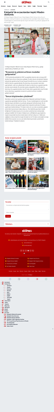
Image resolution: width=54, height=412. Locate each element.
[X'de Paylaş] (8, 56)
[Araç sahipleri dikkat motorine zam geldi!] (15, 181)
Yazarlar (6, 304)
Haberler (6, 9)
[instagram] (28, 279)
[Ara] (48, 2)
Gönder (8, 216)
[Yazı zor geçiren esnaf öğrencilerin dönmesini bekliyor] (38, 181)
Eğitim (29, 6)
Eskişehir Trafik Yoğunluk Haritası (36, 261)
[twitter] (19, 279)
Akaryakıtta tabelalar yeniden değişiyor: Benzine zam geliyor (37, 171)
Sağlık (34, 6)
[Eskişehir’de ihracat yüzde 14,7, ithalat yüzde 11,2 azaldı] (15, 146)
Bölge (36, 271)
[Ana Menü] (4, 2)
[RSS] (33, 250)
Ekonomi (14, 6)
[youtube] (37, 279)
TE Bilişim (30, 275)
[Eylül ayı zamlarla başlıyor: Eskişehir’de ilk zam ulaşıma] (38, 146)
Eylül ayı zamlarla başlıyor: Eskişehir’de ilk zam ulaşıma (38, 154)
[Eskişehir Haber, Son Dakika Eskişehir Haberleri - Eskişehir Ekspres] (27, 2)
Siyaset (20, 6)
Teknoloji (39, 6)
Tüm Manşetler (32, 263)
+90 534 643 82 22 (28, 242)
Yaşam (45, 6)
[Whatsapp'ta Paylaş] (10, 56)
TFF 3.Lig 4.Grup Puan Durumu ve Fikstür (17, 321)
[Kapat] (53, 329)
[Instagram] (26, 250)
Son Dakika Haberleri (11, 266)
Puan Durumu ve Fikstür (12, 263)
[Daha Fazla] (13, 56)
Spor (25, 6)
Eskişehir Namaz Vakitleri (12, 261)
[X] (23, 250)
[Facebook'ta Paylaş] (6, 56)
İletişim (6, 311)
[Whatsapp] (31, 250)
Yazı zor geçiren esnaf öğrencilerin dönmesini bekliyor (36, 189)
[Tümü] (48, 224)
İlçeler (33, 271)
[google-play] (27, 253)
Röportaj (6, 306)
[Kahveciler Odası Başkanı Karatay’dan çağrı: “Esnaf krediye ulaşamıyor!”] (15, 163)
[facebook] (10, 279)
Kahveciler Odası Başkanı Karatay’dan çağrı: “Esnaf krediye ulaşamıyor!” (14, 171)
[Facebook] (21, 250)
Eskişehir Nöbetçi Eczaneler (13, 258)
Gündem (3, 6)
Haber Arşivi (32, 266)
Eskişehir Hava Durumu (34, 258)
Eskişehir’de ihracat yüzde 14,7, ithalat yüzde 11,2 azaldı (14, 154)
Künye (6, 309)
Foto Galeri (7, 300)
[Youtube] (28, 250)
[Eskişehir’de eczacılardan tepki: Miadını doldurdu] (27, 41)
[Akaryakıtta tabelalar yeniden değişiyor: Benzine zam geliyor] (38, 163)
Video (6, 302)
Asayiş (9, 6)
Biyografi (7, 307)
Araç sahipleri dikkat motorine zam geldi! (15, 188)
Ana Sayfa (7, 282)
